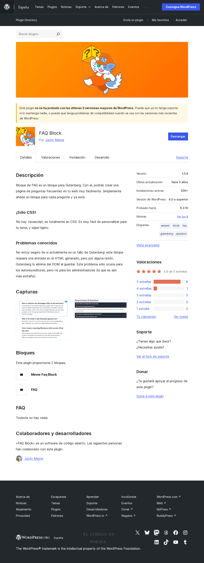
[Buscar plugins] (58, 34)
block (176, 225)
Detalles (26, 157)
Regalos (129, 515)
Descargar (178, 136)
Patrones (57, 515)
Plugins (56, 509)
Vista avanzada (147, 245)
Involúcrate (129, 496)
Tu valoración (146, 317)
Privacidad (23, 515)
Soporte (182, 157)
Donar (127, 509)
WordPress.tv (97, 515)
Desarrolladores (97, 509)
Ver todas (181, 317)
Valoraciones (50, 157)
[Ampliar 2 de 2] (123, 304)
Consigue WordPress (181, 7)
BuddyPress (166, 515)
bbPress (164, 509)
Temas (55, 503)
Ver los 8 (182, 216)
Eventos (127, 503)
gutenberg (166, 233)
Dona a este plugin (150, 396)
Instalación (77, 157)
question (181, 233)
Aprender (92, 496)
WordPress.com (169, 496)
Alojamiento (23, 509)
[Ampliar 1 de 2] (65, 304)
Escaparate (58, 496)
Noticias (21, 503)
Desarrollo (102, 157)
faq (184, 225)
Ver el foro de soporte (152, 356)
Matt (161, 503)
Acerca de (23, 496)
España (58, 537)
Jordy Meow (54, 140)
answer (165, 225)
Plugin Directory (26, 20)
